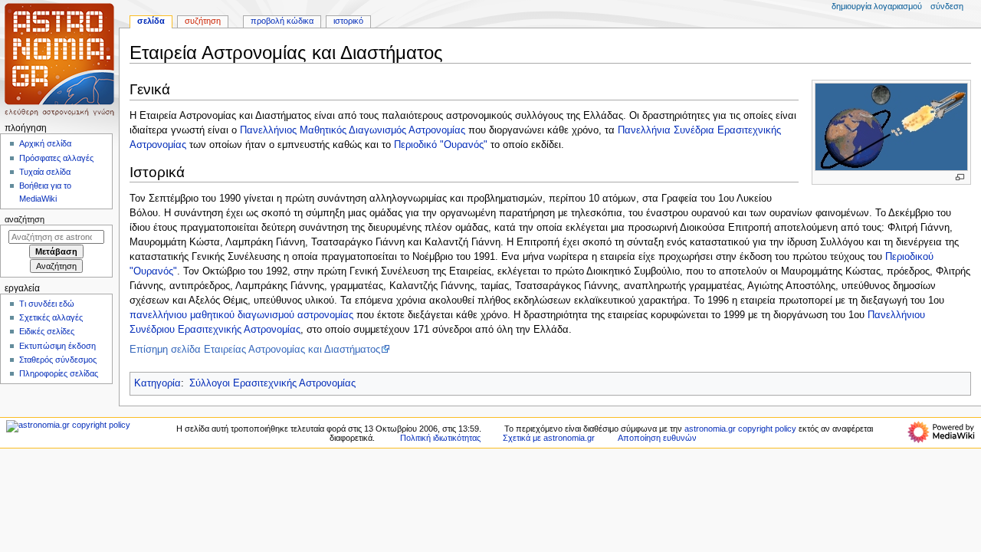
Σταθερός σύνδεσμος (58, 359)
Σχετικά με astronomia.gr (549, 437)
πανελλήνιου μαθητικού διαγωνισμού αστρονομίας (241, 315)
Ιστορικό (348, 20)
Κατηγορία (157, 383)
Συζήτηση (203, 20)
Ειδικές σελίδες (46, 331)
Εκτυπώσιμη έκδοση (57, 345)
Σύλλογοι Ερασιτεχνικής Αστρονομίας (272, 383)
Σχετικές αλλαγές (51, 317)
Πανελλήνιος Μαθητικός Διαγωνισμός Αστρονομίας (352, 130)
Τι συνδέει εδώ (46, 303)
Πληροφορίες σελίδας (58, 373)
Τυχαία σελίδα (45, 171)
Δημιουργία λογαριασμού (877, 6)
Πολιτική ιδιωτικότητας (440, 437)
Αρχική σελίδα (45, 143)
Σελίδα (151, 20)
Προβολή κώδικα (282, 20)
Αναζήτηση (24, 219)
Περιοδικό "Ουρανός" (440, 145)
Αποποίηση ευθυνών (657, 437)
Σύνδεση (946, 6)
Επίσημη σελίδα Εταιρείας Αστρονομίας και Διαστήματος (255, 349)
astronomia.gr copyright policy (740, 428)
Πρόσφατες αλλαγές (56, 158)
